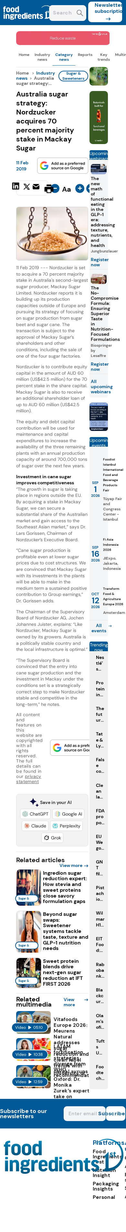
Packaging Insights (106, 1186)
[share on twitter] (26, 188)
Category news (64, 56)
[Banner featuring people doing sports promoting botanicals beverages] (98, 142)
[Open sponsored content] (63, 43)
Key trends (104, 56)
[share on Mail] (36, 188)
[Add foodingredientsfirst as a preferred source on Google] (62, 166)
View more (70, 865)
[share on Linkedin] (16, 188)
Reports (85, 54)
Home (24, 54)
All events (98, 628)
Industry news (42, 56)
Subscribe (115, 1113)
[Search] (80, 13)
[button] (35, 814)
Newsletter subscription (108, 8)
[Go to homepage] (64, 1172)
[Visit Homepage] (28, 23)
